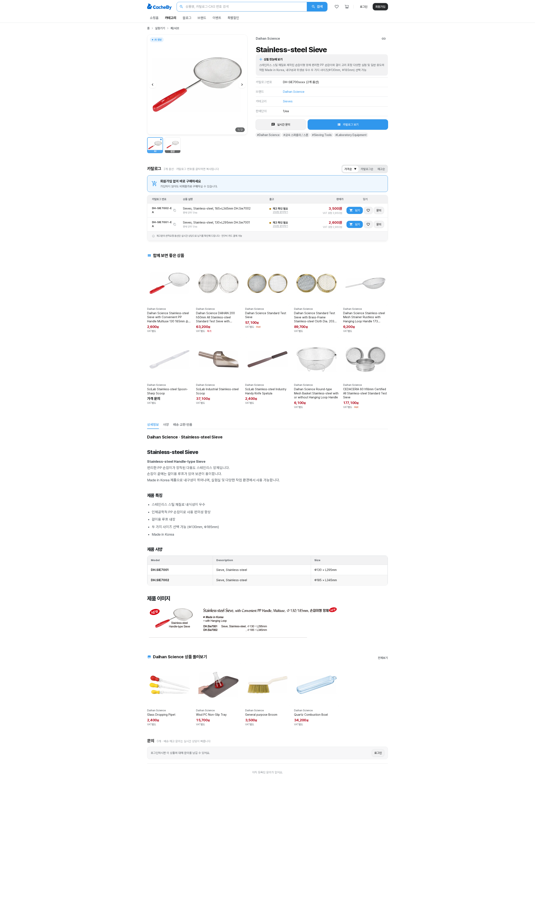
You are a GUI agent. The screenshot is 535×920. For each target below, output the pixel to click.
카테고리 (170, 18)
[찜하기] (368, 210)
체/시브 (175, 28)
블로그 (187, 18)
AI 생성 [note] (158, 40)
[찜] (336, 7)
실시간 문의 (283, 124)
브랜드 (201, 18)
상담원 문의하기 (280, 212)
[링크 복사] (384, 38)
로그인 (363, 6)
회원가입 (380, 6)
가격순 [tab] (350, 169)
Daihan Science (268, 39)
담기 (357, 210)
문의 (378, 210)
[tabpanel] (267, 535)
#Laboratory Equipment (351, 135)
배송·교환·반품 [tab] (182, 425)
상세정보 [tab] (153, 425)
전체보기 (383, 658)
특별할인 (233, 18)
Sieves (288, 101)
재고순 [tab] (381, 169)
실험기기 (160, 28)
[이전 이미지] (152, 84)
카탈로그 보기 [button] (351, 124)
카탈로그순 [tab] (367, 169)
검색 (320, 7)
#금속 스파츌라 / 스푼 (295, 135)
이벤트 (217, 18)
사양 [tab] (166, 425)
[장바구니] (347, 7)
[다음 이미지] (242, 84)
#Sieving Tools (322, 135)
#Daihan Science (268, 135)
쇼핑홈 (154, 18)
